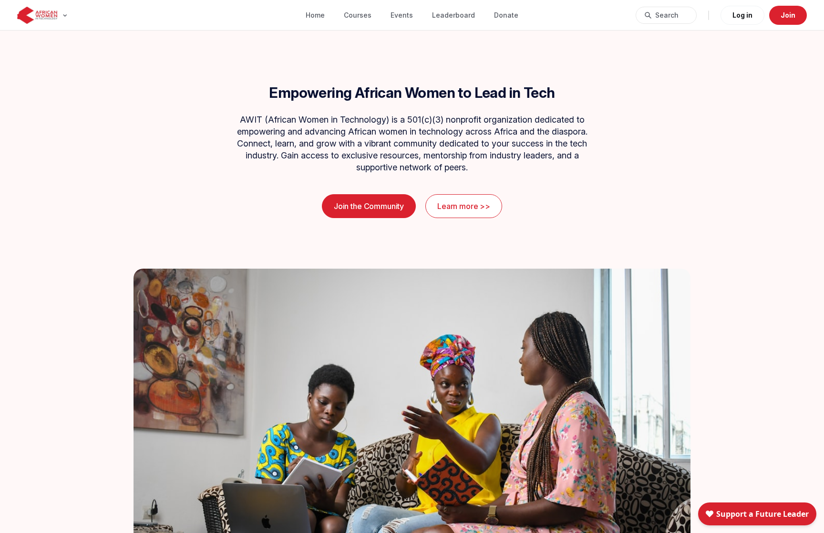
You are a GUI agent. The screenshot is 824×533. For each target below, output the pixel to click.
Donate (506, 15)
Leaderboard (453, 15)
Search (667, 15)
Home (315, 15)
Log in (742, 15)
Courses (357, 15)
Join (788, 15)
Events (402, 15)
